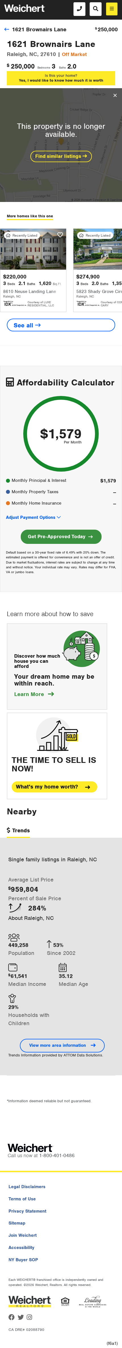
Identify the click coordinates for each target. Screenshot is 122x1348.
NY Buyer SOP (23, 1260)
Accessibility (21, 1247)
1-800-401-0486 (57, 1155)
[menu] (112, 9)
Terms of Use (22, 1199)
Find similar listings (59, 156)
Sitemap (17, 1223)
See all (24, 325)
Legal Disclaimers (27, 1187)
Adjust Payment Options (30, 517)
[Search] (96, 9)
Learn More (34, 694)
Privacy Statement (27, 1211)
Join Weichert (23, 1235)
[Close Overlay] (115, 95)
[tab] (18, 832)
